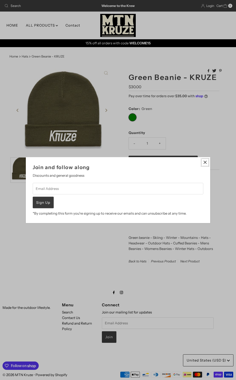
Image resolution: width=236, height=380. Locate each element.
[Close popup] (205, 162)
